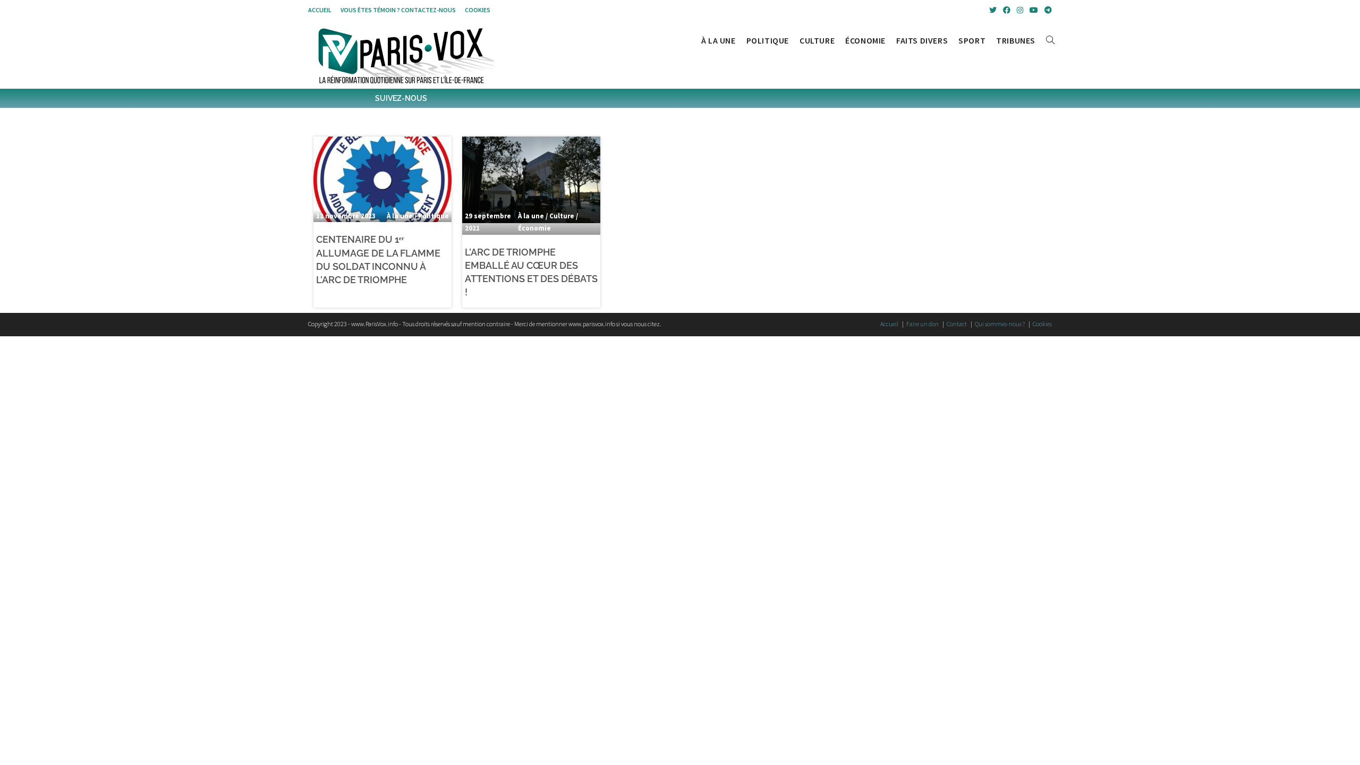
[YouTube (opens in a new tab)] (1033, 10)
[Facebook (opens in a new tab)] (1007, 10)
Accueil (320, 10)
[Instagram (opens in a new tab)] (1020, 10)
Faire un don (922, 324)
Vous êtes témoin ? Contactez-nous (398, 10)
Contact (957, 324)
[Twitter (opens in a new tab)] (993, 10)
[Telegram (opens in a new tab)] (1046, 10)
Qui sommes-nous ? (1000, 324)
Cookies (477, 10)
